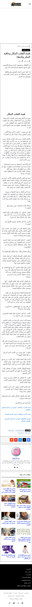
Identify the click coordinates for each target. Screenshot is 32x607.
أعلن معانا (28, 572)
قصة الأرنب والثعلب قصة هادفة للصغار (18, 414)
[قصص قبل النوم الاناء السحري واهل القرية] (24, 483)
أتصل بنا (28, 574)
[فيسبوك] (28, 440)
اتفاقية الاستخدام (26, 577)
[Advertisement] (16, 26)
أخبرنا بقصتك (27, 583)
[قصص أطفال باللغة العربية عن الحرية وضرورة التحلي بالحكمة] (24, 516)
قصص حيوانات (11, 430)
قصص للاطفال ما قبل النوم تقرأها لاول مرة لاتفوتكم (9, 505)
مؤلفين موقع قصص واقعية (24, 585)
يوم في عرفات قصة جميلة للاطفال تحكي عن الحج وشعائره (24, 507)
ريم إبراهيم (26, 61)
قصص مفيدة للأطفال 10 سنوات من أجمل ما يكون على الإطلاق (24, 556)
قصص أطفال (20, 46)
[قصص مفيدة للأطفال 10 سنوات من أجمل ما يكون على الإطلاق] (24, 549)
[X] (24, 440)
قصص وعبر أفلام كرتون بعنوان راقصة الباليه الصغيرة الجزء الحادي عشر (8, 490)
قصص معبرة (20, 432)
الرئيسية (27, 46)
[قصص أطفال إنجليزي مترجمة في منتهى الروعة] (8, 516)
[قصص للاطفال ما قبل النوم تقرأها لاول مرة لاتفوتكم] (8, 498)
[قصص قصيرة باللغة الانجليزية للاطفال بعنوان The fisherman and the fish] (24, 532)
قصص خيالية (27, 432)
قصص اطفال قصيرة (20, 430)
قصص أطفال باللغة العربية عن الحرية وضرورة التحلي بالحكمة (24, 523)
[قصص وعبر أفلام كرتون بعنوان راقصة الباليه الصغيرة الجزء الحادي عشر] (8, 483)
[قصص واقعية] (16, 4)
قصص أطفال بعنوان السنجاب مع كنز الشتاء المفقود (9, 539)
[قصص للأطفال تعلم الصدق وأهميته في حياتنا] (8, 549)
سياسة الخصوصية (26, 580)
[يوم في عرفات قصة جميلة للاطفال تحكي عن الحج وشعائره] (24, 499)
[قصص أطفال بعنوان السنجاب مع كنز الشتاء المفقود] (8, 532)
